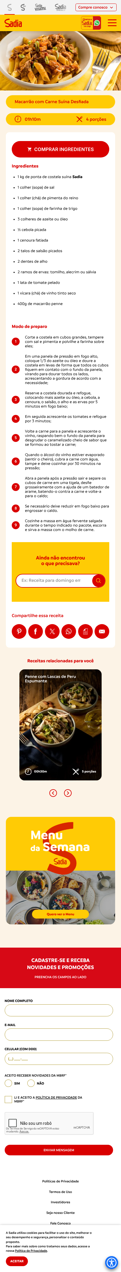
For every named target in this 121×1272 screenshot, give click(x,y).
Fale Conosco (60, 1223)
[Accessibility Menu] (111, 1262)
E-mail (10, 1025)
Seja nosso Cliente (60, 1213)
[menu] (112, 22)
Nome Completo (19, 1001)
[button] (53, 793)
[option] (60, 724)
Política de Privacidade (31, 1251)
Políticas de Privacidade (60, 1181)
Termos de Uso (60, 1192)
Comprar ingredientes (64, 149)
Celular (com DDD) (21, 1049)
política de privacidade (56, 1098)
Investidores (60, 1202)
